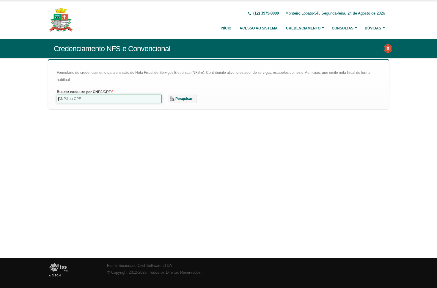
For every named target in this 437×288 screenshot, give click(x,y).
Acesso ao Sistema (259, 28)
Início (226, 28)
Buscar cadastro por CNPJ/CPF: (84, 92)
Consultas (342, 28)
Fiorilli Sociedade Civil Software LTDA (139, 266)
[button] (182, 99)
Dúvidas (373, 28)
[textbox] (109, 99)
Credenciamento (303, 28)
